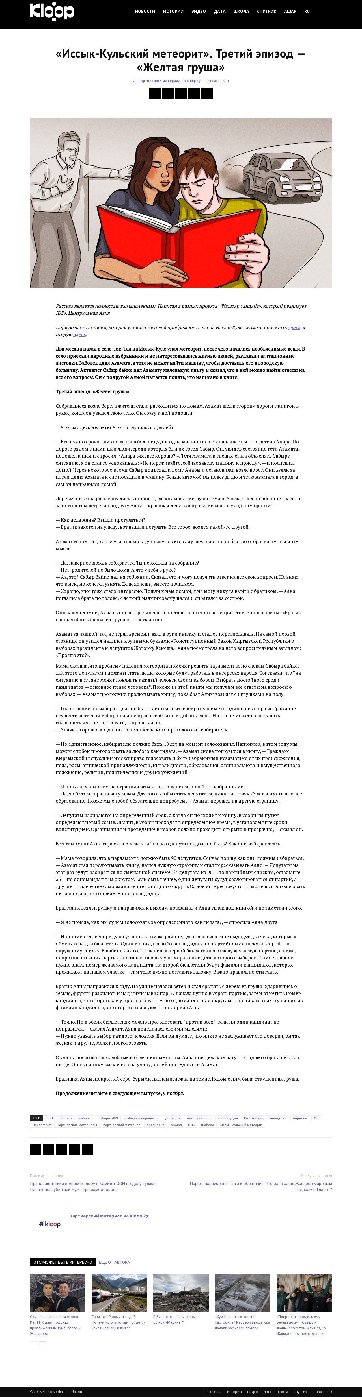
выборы (84, 1118)
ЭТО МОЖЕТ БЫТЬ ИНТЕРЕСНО (62, 1262)
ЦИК (191, 1125)
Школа (241, 11)
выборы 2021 (108, 1118)
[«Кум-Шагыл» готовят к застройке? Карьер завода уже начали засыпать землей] (242, 1293)
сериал (176, 1125)
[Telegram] (194, 93)
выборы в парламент (141, 1118)
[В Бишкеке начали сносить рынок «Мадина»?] (181, 1293)
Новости (145, 11)
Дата (220, 11)
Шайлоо (207, 1125)
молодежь (278, 1118)
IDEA (50, 1118)
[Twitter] (168, 93)
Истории (173, 11)
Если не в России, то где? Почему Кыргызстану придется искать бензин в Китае (119, 1322)
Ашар (290, 11)
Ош (317, 1118)
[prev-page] (33, 1344)
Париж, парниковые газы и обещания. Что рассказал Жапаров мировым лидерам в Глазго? (261, 1186)
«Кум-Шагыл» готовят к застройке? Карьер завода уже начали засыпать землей (242, 1322)
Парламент (42, 1125)
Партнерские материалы (77, 1125)
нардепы (300, 1118)
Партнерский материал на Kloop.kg (169, 80)
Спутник (266, 11)
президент (155, 1125)
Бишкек (66, 1118)
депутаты (172, 1118)
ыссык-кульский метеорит (241, 1125)
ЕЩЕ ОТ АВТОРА (114, 1262)
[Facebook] (155, 93)
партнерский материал (122, 1125)
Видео (198, 11)
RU (307, 11)
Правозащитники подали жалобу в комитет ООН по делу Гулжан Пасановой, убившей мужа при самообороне (93, 1186)
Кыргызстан (253, 1118)
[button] (325, 11)
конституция (228, 1118)
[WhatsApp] (207, 93)
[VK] (181, 93)
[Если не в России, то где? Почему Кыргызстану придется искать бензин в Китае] (119, 1293)
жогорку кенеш (199, 1118)
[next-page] (42, 1344)
